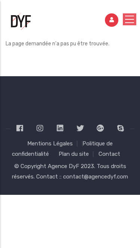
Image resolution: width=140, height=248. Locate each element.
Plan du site (74, 154)
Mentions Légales (50, 143)
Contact (109, 154)
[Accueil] (21, 17)
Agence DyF (64, 166)
